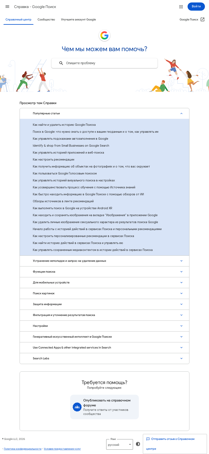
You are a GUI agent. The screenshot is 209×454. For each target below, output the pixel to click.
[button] (7, 6)
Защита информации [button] (47, 304)
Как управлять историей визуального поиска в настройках (74, 180)
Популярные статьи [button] (46, 113)
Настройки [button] (40, 326)
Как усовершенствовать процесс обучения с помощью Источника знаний (84, 187)
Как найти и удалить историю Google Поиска (64, 125)
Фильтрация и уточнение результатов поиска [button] (64, 315)
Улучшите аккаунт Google (78, 19)
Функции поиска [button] (44, 271)
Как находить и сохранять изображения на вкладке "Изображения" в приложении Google (95, 215)
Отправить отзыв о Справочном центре (170, 444)
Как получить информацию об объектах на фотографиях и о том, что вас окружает (91, 166)
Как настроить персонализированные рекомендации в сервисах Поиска (83, 236)
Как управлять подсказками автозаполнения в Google (70, 138)
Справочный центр (18, 19)
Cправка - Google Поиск (35, 6)
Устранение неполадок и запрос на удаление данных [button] (69, 261)
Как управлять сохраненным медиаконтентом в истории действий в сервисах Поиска (93, 250)
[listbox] (119, 444)
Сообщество (46, 19)
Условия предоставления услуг (62, 448)
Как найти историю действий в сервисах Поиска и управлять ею (78, 243)
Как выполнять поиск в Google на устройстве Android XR (72, 208)
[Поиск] (61, 63)
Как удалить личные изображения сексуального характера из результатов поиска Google (95, 222)
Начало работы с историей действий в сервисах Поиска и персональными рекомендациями (97, 229)
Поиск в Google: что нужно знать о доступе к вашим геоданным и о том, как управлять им (95, 132)
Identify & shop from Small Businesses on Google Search (71, 145)
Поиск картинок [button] (43, 293)
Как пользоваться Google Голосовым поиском (65, 173)
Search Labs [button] (41, 358)
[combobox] (104, 63)
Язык (113, 439)
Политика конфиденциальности (22, 448)
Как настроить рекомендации (53, 159)
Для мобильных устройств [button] (51, 282)
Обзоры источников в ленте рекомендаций (63, 201)
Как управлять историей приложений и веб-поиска (68, 152)
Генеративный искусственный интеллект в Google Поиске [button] (72, 336)
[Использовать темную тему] (138, 444)
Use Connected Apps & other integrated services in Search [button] (72, 347)
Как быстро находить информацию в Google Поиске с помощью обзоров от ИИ (88, 194)
